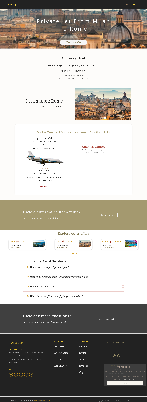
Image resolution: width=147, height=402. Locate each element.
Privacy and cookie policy (127, 379)
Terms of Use (46, 400)
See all (73, 253)
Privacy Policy (37, 400)
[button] (134, 4)
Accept (125, 383)
